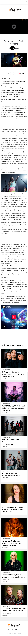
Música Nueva (6, 369)
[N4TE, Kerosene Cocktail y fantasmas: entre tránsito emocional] (14, 460)
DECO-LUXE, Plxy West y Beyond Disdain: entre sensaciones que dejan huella (13, 408)
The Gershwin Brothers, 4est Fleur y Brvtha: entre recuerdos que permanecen (14, 611)
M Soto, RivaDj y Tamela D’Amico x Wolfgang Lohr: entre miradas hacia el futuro (14, 509)
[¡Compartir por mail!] (23, 73)
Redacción (17, 48)
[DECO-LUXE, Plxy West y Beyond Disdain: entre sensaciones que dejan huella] (14, 392)
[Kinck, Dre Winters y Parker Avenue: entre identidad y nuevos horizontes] (14, 561)
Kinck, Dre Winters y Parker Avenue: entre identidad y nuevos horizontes (13, 577)
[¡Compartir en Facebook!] (5, 73)
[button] (1, 2)
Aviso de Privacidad (16, 633)
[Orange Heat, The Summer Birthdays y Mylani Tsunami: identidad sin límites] (14, 527)
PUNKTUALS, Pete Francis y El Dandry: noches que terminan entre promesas (12, 442)
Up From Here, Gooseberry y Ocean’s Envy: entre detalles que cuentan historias (13, 374)
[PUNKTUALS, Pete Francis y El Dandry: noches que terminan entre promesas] (14, 426)
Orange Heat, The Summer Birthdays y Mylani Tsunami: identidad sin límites (11, 543)
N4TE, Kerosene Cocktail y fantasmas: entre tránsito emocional (11, 475)
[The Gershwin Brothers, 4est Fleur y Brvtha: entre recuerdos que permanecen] (14, 595)
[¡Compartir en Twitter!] (9, 73)
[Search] (26, 2)
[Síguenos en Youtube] (16, 629)
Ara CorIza (5, 378)
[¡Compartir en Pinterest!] (19, 73)
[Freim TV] (14, 9)
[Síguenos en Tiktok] (19, 629)
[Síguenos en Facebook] (5, 629)
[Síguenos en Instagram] (9, 629)
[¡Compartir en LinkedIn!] (14, 73)
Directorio (9, 633)
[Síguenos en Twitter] (12, 629)
